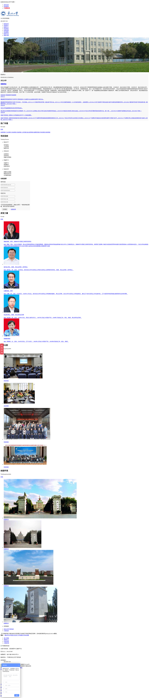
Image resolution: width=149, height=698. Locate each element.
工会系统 (8, 132)
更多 (2, 129)
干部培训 (6, 630)
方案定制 (6, 643)
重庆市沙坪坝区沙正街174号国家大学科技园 (17, 635)
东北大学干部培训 (9, 629)
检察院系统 (37, 132)
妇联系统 (3, 132)
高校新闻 (8, 95)
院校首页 (6, 23)
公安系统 (24, 132)
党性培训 (6, 5)
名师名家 (6, 30)
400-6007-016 (4, 21)
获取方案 (6, 35)
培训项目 (6, 28)
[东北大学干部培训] (11, 12)
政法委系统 (30, 132)
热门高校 (6, 638)
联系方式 (6, 33)
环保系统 (42, 132)
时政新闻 (13, 95)
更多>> (14, 103)
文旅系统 (13, 132)
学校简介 (6, 25)
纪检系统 (19, 132)
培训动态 (3, 95)
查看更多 (4, 84)
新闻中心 (6, 27)
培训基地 (6, 6)
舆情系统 (47, 132)
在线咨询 (13, 209)
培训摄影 (6, 32)
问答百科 (6, 641)
